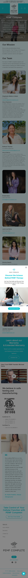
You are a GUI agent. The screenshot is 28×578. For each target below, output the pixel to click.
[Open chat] (23, 573)
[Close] (26, 267)
